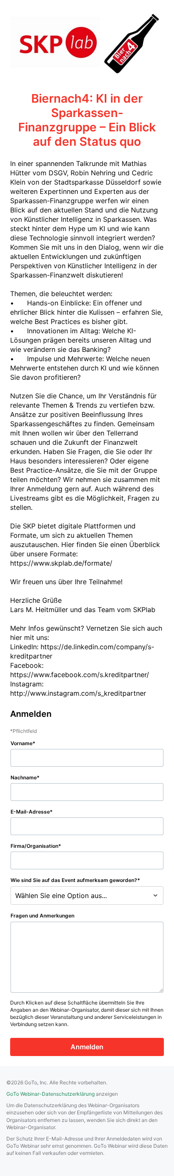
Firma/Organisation (34, 846)
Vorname (22, 743)
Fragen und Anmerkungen (42, 915)
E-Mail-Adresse (30, 811)
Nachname (24, 777)
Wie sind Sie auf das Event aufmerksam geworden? (74, 880)
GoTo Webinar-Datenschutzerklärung (50, 1094)
